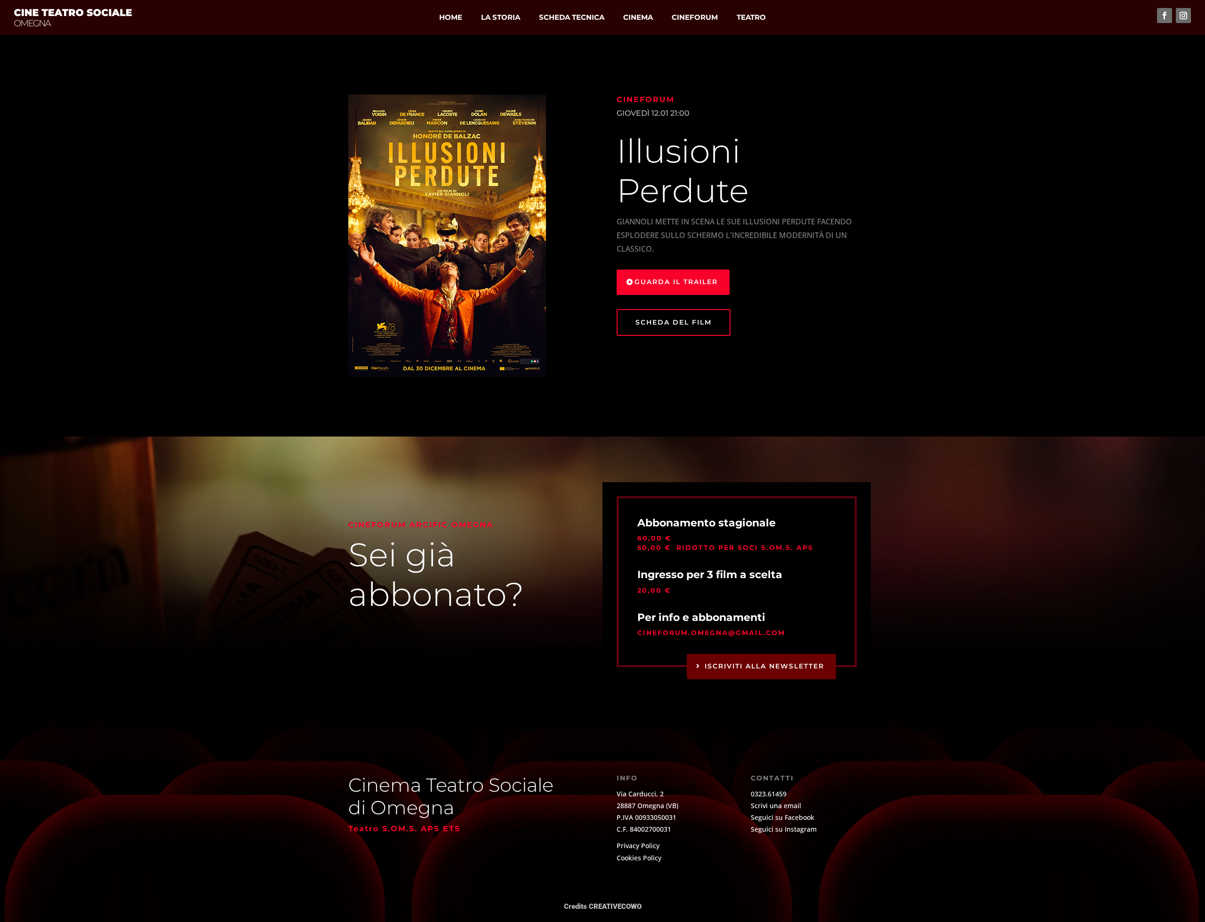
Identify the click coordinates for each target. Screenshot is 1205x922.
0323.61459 (769, 793)
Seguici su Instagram (784, 829)
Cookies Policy (639, 857)
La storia (500, 17)
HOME (450, 17)
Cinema (638, 17)
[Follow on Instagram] (1183, 15)
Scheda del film (673, 322)
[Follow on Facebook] (1164, 15)
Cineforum (695, 17)
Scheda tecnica (571, 17)
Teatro (751, 17)
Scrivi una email (776, 805)
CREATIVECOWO (615, 906)
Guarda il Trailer (676, 282)
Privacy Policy (638, 845)
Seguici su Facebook (782, 817)
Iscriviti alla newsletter (764, 666)
